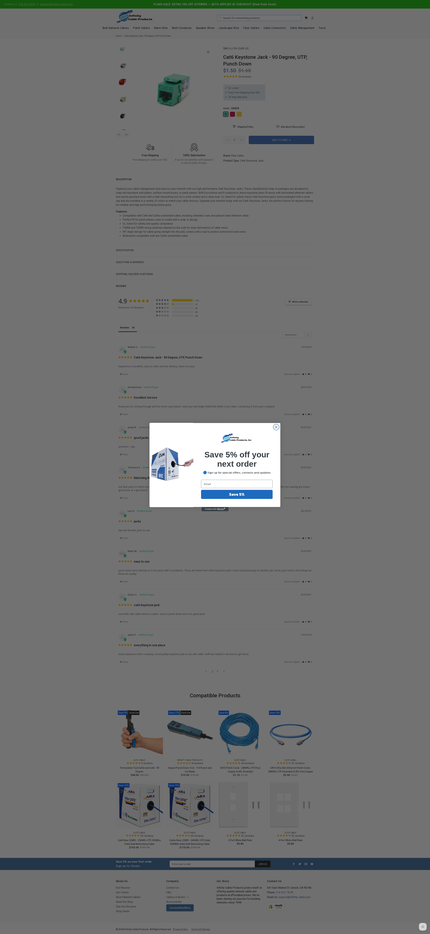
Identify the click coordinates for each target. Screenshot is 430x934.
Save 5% (237, 494)
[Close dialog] (276, 427)
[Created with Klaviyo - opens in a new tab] (215, 509)
